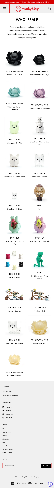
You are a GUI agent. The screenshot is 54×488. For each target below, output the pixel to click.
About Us (6, 439)
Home (5, 429)
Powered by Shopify (32, 477)
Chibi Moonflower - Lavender (39, 108)
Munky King (21, 477)
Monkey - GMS (39, 311)
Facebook (9, 407)
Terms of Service (8, 449)
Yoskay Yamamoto (14, 71)
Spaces (5, 436)
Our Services (7, 432)
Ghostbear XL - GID (14, 143)
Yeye (39, 209)
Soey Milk (14, 238)
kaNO (39, 273)
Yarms (39, 206)
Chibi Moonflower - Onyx (39, 75)
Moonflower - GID (39, 343)
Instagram (9, 414)
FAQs (4, 442)
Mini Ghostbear (14, 277)
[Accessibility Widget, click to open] (50, 484)
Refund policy (7, 453)
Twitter (8, 411)
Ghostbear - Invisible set (14, 343)
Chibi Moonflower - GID (14, 375)
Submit (46, 465)
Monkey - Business (14, 311)
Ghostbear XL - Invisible (39, 177)
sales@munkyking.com (10, 396)
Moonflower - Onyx (14, 75)
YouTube (9, 417)
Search (5, 446)
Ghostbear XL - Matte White (14, 177)
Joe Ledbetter (14, 308)
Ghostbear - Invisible (14, 209)
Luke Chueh (14, 140)
